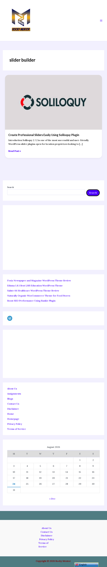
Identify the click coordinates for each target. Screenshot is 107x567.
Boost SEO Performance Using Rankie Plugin (31, 300)
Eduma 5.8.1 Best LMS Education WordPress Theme (35, 285)
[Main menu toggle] (101, 21)
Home (10, 413)
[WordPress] (9, 318)
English (83, 564)
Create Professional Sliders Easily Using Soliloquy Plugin (43, 135)
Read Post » (14, 150)
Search (10, 187)
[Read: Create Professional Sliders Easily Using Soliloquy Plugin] (53, 102)
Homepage (13, 418)
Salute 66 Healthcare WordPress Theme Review (33, 290)
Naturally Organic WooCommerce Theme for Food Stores (38, 295)
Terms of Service (16, 429)
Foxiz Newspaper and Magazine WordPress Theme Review (39, 280)
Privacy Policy (14, 423)
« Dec (52, 498)
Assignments (14, 393)
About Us (12, 388)
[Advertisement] (53, 237)
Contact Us (13, 403)
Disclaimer (13, 408)
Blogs (10, 398)
